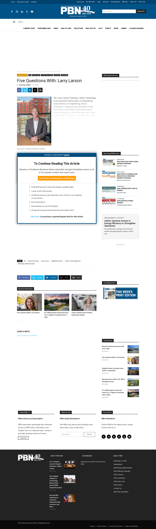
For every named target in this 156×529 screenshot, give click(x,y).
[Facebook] (12, 12)
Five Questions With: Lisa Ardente (28, 313)
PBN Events (118, 485)
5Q (37, 71)
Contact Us (118, 488)
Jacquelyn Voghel (25, 85)
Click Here (35, 216)
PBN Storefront (119, 478)
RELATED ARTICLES (25, 289)
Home (19, 71)
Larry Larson (45, 261)
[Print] (40, 90)
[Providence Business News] (78, 10)
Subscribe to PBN (120, 461)
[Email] (35, 90)
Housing (47, 310)
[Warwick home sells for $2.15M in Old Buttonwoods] (133, 382)
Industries (57, 75)
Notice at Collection (131, 526)
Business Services (77, 310)
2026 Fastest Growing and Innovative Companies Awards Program (127, 176)
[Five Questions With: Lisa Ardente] (29, 302)
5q (24, 261)
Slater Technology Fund (72, 261)
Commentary (36, 75)
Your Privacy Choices (115, 526)
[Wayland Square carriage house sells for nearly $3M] (133, 371)
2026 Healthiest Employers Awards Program (127, 162)
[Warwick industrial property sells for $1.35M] (133, 349)
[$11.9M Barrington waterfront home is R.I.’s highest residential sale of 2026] (56, 302)
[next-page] (22, 321)
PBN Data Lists (119, 481)
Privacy (92, 526)
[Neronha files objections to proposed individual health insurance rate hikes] (69, 498)
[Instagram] (17, 12)
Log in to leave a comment (27, 335)
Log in (66, 155)
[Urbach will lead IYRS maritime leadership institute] (84, 302)
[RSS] (119, 437)
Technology (64, 75)
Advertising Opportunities (123, 468)
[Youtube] (32, 12)
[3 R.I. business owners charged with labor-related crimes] (69, 465)
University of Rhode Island (26, 263)
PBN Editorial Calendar (122, 471)
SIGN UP (89, 434)
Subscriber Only (28, 71)
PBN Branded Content (114, 218)
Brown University (33, 261)
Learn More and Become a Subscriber (57, 178)
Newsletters (118, 464)
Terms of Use (101, 526)
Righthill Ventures (57, 261)
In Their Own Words (46, 75)
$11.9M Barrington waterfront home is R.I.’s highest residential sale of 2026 (56, 315)
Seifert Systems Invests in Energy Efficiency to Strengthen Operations (119, 223)
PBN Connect (119, 474)
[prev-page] (18, 321)
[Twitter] (27, 12)
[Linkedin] (22, 12)
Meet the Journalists (121, 492)
